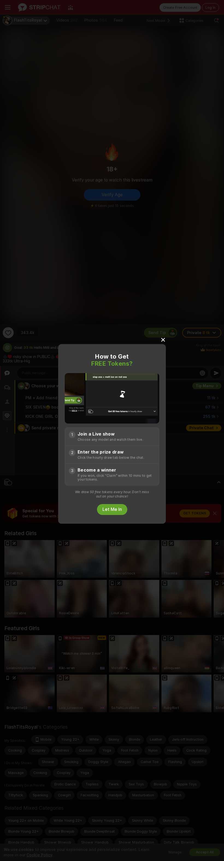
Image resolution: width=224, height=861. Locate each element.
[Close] (163, 339)
